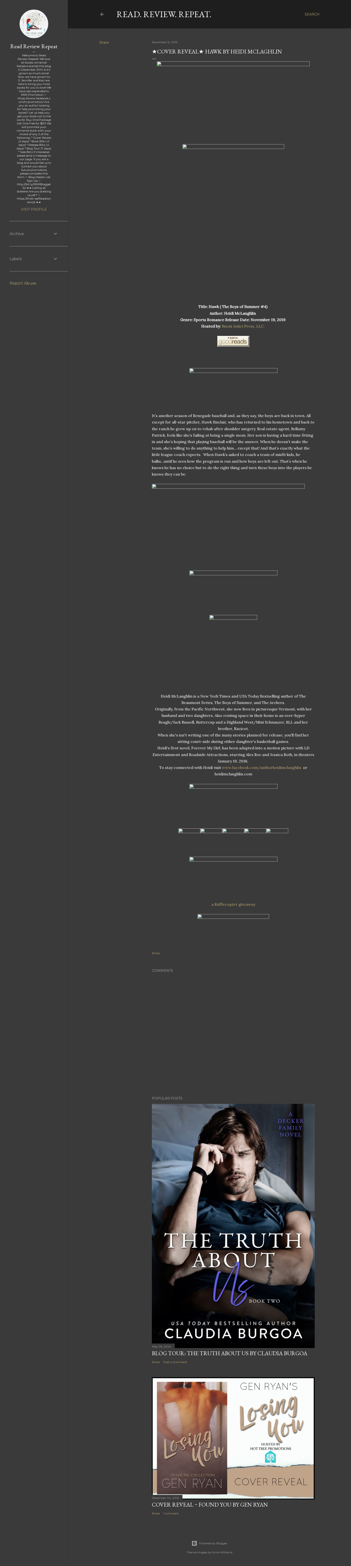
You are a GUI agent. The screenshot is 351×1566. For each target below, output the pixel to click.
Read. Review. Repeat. (164, 14)
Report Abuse (23, 283)
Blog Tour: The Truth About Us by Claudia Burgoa (229, 1353)
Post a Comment (175, 1362)
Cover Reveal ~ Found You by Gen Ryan (210, 1504)
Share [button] (104, 42)
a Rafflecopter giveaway (233, 904)
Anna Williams (222, 1552)
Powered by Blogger (213, 1543)
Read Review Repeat (34, 46)
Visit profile (34, 209)
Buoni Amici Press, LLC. (244, 326)
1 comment (171, 1513)
